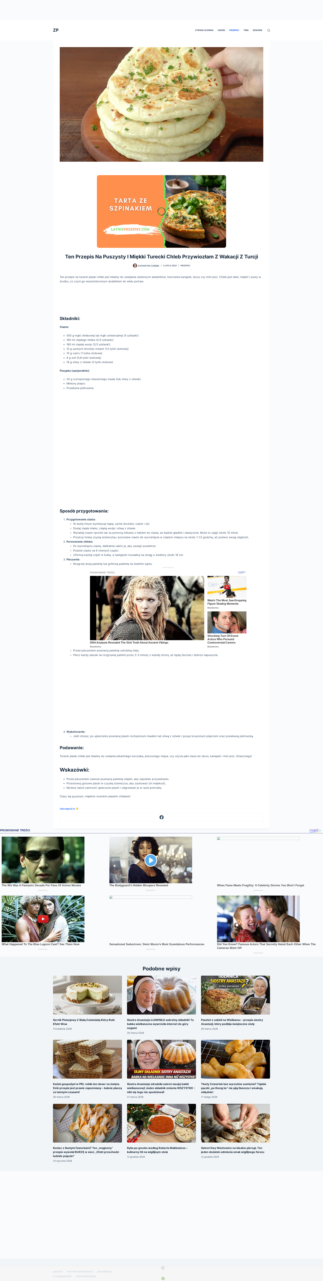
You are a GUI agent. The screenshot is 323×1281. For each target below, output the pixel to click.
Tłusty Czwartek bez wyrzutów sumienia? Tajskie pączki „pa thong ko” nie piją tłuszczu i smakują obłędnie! (233, 1088)
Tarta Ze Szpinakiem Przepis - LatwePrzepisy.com (142, 181)
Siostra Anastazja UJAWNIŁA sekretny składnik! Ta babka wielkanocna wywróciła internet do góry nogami (160, 1024)
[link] (102, 180)
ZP (56, 30)
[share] (219, 179)
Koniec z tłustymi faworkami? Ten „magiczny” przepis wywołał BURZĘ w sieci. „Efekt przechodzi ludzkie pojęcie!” (86, 1152)
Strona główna (204, 30)
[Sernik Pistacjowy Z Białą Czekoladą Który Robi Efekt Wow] (87, 995)
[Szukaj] (268, 30)
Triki (245, 30)
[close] (162, 1267)
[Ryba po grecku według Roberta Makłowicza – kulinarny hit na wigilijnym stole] (161, 1123)
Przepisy (234, 30)
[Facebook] (161, 817)
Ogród (221, 30)
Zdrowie (257, 30)
